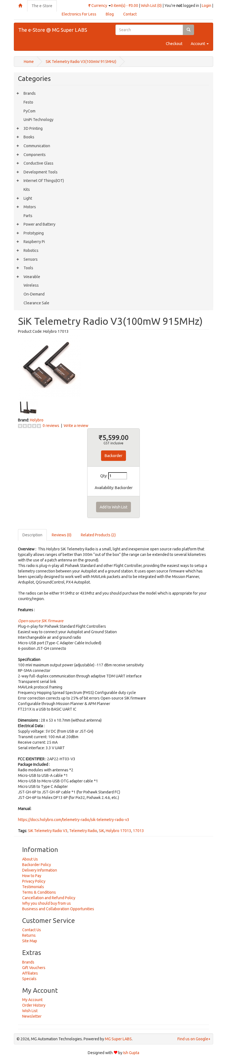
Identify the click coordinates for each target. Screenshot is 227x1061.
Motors (30, 207)
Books (29, 137)
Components (35, 154)
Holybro (36, 420)
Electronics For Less (79, 14)
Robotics (31, 250)
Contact (130, 14)
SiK (101, 830)
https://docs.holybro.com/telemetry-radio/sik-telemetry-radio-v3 (73, 819)
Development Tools (41, 172)
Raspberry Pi (34, 241)
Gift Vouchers (33, 967)
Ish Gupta (131, 1053)
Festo (28, 102)
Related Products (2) (98, 535)
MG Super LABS (118, 1039)
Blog (110, 14)
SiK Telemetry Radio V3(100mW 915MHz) (81, 61)
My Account (32, 999)
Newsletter (32, 1016)
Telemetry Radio (83, 830)
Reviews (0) (61, 535)
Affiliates (30, 973)
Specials (29, 978)
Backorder (113, 455)
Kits (27, 189)
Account (198, 43)
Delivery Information (39, 870)
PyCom (29, 111)
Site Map (29, 941)
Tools (28, 268)
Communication (37, 146)
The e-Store (42, 6)
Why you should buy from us (46, 903)
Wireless (31, 285)
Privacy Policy (33, 881)
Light (28, 198)
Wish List (30, 1011)
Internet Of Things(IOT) (44, 180)
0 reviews (51, 425)
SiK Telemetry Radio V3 (48, 830)
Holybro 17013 (118, 830)
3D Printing (33, 128)
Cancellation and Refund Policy (48, 898)
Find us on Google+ (193, 1039)
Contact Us (31, 930)
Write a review (76, 425)
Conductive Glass (38, 163)
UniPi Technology (38, 119)
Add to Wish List (113, 507)
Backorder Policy (36, 864)
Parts (28, 215)
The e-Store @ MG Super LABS (52, 30)
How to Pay (31, 875)
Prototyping (34, 233)
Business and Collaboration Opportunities (58, 909)
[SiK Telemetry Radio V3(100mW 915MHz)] (49, 365)
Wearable (32, 277)
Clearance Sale (36, 303)
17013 (138, 830)
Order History (33, 1005)
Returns (29, 935)
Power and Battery (39, 224)
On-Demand (34, 294)
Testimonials (33, 887)
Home (29, 61)
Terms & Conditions (39, 892)
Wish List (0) (151, 5)
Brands (30, 93)
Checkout (174, 43)
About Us (30, 859)
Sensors (31, 259)
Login (206, 5)
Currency (98, 5)
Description (32, 535)
